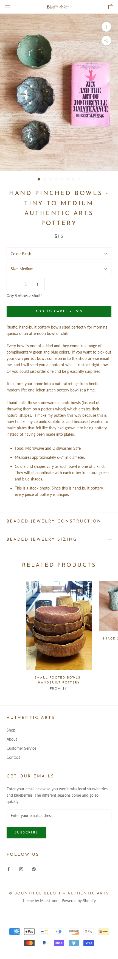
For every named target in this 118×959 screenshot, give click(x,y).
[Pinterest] (34, 869)
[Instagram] (21, 869)
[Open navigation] (7, 7)
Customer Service (21, 748)
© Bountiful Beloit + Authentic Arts (59, 893)
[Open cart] (110, 7)
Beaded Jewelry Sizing (42, 540)
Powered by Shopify (79, 900)
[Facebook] (8, 869)
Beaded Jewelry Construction (54, 521)
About (12, 739)
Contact (13, 757)
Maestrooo (49, 900)
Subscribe (26, 832)
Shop (11, 730)
